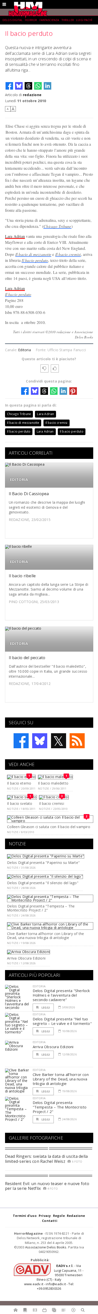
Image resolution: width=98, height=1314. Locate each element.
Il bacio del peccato (27, 657)
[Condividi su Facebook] (9, 86)
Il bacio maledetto (53, 783)
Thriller (68, 20)
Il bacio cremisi (68, 254)
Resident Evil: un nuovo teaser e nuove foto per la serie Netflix (47, 1186)
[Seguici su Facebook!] (21, 740)
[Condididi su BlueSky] (19, 86)
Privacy (45, 1215)
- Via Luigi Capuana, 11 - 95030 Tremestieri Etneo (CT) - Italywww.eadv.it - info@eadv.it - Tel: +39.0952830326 (53, 1277)
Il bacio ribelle (22, 576)
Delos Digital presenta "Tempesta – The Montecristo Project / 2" (41, 908)
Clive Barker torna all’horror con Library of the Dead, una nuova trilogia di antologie (45, 935)
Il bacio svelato (19, 803)
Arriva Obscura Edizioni (26, 958)
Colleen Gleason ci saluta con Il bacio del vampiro (48, 826)
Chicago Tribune (57, 226)
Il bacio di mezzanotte (33, 254)
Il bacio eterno (19, 783)
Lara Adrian (15, 236)
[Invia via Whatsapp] (38, 86)
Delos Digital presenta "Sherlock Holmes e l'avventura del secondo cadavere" (61, 995)
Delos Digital (13, 20)
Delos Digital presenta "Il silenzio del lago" (42, 882)
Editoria (24, 349)
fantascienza (49, 20)
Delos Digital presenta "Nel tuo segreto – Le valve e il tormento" (62, 1021)
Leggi (45, 1007)
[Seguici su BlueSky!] (39, 740)
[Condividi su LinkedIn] (47, 86)
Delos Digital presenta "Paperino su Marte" (43, 862)
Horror (31, 20)
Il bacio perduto (35, 260)
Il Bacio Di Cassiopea (29, 493)
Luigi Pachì (84, 20)
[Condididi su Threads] (28, 86)
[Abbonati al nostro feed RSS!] (77, 740)
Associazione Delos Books (46, 1247)
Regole (59, 1215)
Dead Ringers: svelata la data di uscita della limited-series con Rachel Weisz (46, 1159)
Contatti (49, 1220)
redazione (32, 94)
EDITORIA (19, 479)
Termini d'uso (25, 1215)
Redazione (76, 1215)
